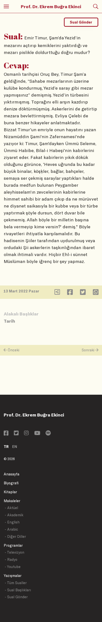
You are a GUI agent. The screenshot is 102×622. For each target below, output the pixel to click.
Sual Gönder (81, 22)
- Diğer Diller (15, 536)
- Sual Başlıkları (18, 590)
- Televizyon (14, 552)
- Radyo (11, 559)
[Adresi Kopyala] (57, 293)
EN (14, 446)
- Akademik (14, 515)
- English (12, 522)
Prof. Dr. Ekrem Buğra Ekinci (51, 6)
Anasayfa (11, 474)
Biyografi (11, 483)
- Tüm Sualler (16, 583)
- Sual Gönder (16, 597)
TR (6, 446)
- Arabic (11, 529)
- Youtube (13, 567)
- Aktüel (11, 508)
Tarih (9, 321)
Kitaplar (10, 492)
